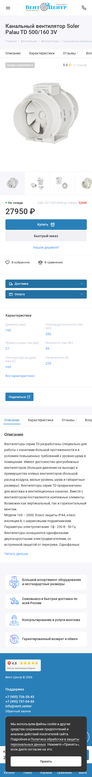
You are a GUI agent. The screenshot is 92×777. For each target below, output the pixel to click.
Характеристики (41, 53)
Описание (13, 53)
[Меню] (8, 8)
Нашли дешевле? (46, 247)
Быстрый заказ (46, 236)
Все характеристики (19, 376)
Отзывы (71, 53)
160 (8, 330)
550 (48, 334)
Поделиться (17, 397)
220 (48, 363)
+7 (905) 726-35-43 (19, 697)
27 (7, 348)
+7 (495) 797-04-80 (19, 701)
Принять (46, 761)
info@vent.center (18, 706)
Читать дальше (16, 554)
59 (47, 348)
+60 (8, 367)
